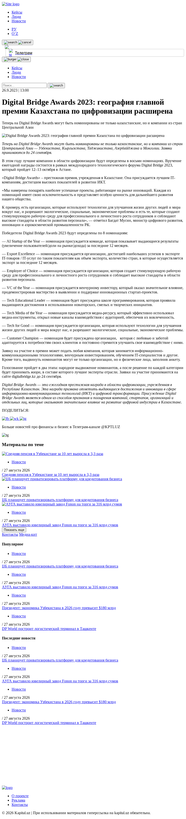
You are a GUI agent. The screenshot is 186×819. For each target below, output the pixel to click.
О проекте (20, 796)
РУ (14, 29)
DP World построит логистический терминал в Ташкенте (49, 629)
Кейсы (17, 12)
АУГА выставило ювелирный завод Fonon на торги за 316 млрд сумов (60, 525)
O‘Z (15, 34)
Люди (16, 17)
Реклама (18, 800)
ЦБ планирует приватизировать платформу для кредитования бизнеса (60, 500)
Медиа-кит (28, 534)
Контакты (10, 534)
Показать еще (14, 530)
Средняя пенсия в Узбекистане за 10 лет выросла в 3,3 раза (50, 474)
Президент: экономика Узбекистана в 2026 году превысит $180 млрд (59, 608)
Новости (19, 21)
